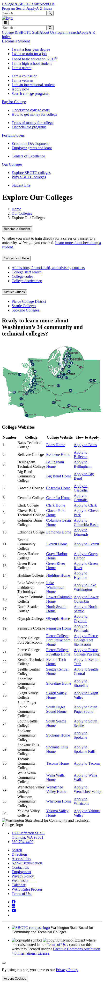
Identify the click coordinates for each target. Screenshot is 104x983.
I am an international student (33, 85)
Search (17, 850)
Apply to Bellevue (80, 454)
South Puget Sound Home (56, 709)
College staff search (27, 272)
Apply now (20, 89)
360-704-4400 (22, 842)
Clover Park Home (55, 512)
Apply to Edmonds (81, 532)
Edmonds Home (58, 532)
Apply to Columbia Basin (86, 522)
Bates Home (55, 445)
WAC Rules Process (27, 889)
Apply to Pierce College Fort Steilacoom (86, 640)
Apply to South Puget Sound (85, 709)
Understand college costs (31, 110)
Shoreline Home (58, 683)
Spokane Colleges (25, 310)
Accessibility (21, 859)
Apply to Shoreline (81, 683)
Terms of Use (22, 894)
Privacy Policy (23, 876)
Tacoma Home (57, 763)
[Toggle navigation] (5, 22)
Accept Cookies (15, 978)
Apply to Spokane (80, 735)
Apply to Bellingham (82, 464)
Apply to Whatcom (81, 801)
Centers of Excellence (28, 156)
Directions (19, 854)
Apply (31, 8)
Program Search (14, 8)
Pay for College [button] (14, 102)
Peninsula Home (58, 628)
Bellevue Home (58, 454)
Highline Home (58, 575)
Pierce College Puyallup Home (58, 652)
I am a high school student (32, 63)
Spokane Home (58, 735)
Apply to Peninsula (81, 628)
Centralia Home (58, 498)
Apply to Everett (86, 544)
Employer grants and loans (32, 148)
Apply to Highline (80, 575)
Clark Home (55, 505)
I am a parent (21, 68)
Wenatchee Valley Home (56, 789)
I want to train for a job (29, 54)
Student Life (21, 185)
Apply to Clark (85, 505)
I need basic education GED (34, 59)
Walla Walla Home (55, 777)
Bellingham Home (55, 464)
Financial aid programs (29, 127)
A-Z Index (44, 8)
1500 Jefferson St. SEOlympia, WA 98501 (28, 835)
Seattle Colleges (24, 306)
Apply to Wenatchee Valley (87, 789)
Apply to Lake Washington (85, 587)
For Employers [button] (13, 135)
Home (16, 209)
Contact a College (16, 258)
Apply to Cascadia (81, 488)
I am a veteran (22, 80)
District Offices (14, 292)
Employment (21, 872)
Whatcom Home (58, 801)
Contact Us (20, 867)
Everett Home (56, 544)
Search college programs (30, 93)
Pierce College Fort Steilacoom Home (58, 640)
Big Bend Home (58, 476)
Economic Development (30, 143)
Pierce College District (29, 301)
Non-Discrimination (27, 863)
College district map (27, 281)
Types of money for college (32, 123)
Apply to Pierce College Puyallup (87, 652)
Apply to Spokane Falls (84, 749)
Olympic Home (58, 618)
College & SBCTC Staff (20, 4)
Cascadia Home (58, 488)
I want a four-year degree (31, 49)
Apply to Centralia (81, 497)
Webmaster (24, 880)
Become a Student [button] (16, 41)
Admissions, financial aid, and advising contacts (48, 268)
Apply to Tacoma (87, 763)
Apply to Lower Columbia (86, 599)
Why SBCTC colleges (29, 177)
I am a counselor (24, 76)
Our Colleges (22, 213)
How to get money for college (34, 114)
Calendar (18, 885)
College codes (22, 276)
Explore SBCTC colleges (31, 173)
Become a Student (17, 229)
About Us (46, 4)
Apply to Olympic (80, 618)
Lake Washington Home (55, 587)
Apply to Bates (85, 445)
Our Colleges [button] (12, 164)
